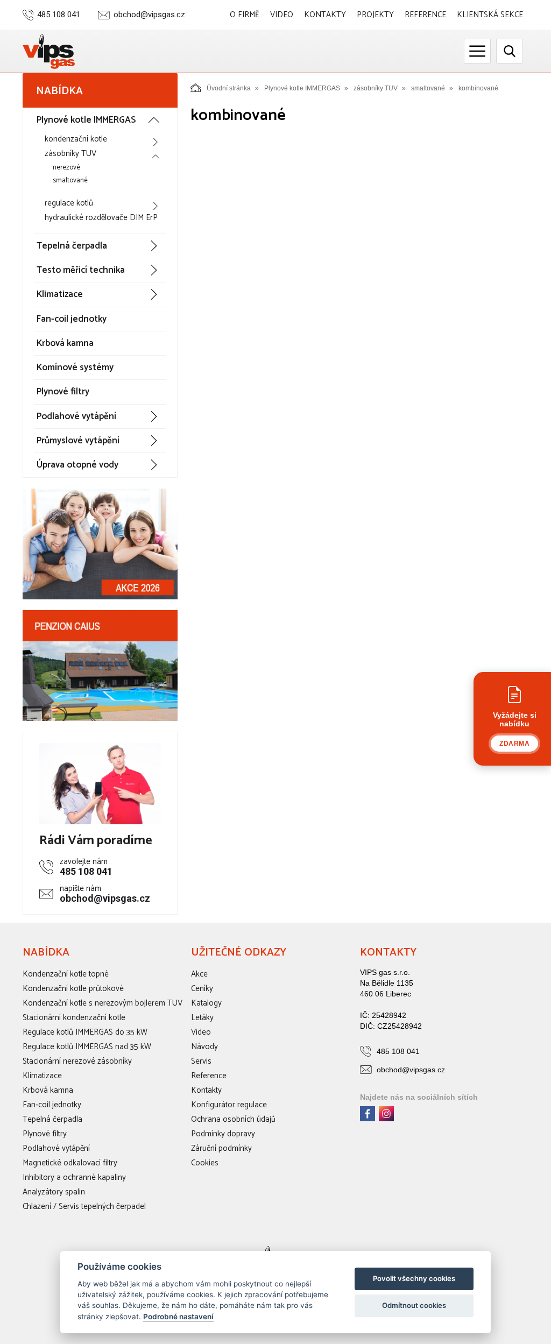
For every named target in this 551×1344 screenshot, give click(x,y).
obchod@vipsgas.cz (149, 15)
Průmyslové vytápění (78, 440)
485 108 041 (58, 15)
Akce (199, 974)
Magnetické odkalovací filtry (70, 1163)
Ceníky (202, 989)
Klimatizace (60, 294)
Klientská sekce (490, 15)
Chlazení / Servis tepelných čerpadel (84, 1206)
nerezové (66, 167)
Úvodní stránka (229, 88)
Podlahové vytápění (76, 416)
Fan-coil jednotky (72, 319)
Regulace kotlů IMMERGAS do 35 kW (85, 1032)
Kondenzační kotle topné (66, 974)
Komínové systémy (75, 367)
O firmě (244, 15)
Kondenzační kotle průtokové (73, 989)
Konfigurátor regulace (229, 1105)
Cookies (204, 1163)
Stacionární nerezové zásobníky (77, 1061)
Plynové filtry (63, 391)
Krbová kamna (65, 343)
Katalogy (206, 1003)
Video (281, 15)
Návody (204, 1047)
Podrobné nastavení (178, 1316)
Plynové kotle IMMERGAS (86, 120)
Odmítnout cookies (414, 1305)
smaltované (70, 180)
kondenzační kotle (76, 139)
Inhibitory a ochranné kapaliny (74, 1177)
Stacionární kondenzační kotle (74, 1018)
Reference (425, 15)
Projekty (375, 15)
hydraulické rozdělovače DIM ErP (101, 217)
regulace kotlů (69, 203)
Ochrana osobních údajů (233, 1119)
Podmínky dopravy (223, 1134)
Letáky (202, 1018)
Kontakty (325, 15)
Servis (201, 1061)
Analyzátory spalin (54, 1192)
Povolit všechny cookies (414, 1278)
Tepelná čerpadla (72, 245)
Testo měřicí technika (81, 270)
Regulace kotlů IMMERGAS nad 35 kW (87, 1047)
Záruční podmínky (221, 1148)
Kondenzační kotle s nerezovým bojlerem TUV (102, 1003)
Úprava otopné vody (77, 464)
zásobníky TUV (70, 153)
